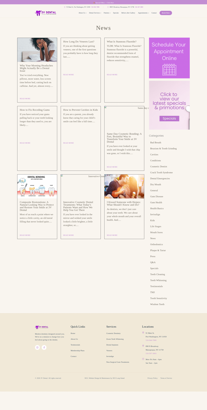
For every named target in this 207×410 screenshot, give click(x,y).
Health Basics (157, 208)
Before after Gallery (128, 13)
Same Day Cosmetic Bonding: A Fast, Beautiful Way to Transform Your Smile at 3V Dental (124, 137)
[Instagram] (37, 347)
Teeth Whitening (158, 280)
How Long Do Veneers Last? (78, 41)
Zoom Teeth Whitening (115, 339)
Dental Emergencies (160, 178)
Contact (154, 13)
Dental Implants (112, 345)
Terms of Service (166, 378)
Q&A (152, 262)
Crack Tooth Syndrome (161, 172)
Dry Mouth (155, 184)
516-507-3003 (139, 7)
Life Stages (155, 226)
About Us (82, 13)
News (153, 238)
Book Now (166, 13)
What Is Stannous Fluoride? (121, 41)
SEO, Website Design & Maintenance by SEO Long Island (104, 378)
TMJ (152, 292)
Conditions (155, 160)
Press (152, 256)
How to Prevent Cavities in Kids (80, 109)
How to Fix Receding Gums (35, 109)
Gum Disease (156, 196)
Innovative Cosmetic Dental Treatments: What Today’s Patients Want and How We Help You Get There (78, 206)
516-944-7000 (95, 7)
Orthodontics (156, 244)
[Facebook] (44, 347)
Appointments (142, 13)
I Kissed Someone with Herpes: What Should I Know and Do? (124, 203)
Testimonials (156, 286)
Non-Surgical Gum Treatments (117, 362)
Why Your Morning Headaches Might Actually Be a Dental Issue (36, 68)
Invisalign (155, 214)
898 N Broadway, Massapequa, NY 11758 (122, 7)
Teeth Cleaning (157, 274)
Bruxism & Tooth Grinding (163, 148)
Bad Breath (155, 142)
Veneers (109, 351)
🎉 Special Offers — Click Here (103, 3)
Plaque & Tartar (158, 250)
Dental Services (94, 13)
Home (73, 333)
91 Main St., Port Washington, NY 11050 (78, 7)
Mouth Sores (156, 232)
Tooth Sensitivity (158, 298)
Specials (116, 13)
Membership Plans (77, 351)
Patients (106, 13)
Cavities (154, 154)
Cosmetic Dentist (158, 166)
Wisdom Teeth (157, 304)
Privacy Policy (153, 378)
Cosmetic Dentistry (113, 333)
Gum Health (156, 202)
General (154, 190)
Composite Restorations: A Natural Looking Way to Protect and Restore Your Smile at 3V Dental (37, 206)
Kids (152, 220)
